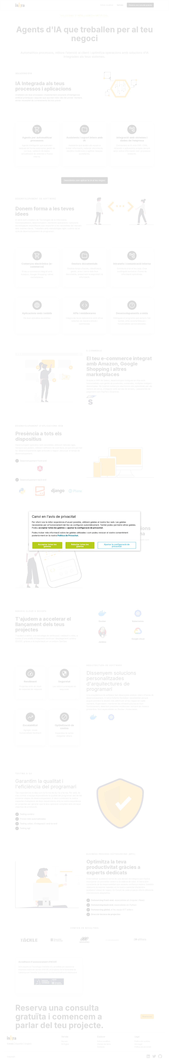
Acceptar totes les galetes (47, 545)
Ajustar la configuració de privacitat (117, 545)
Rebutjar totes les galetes (80, 545)
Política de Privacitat (68, 535)
